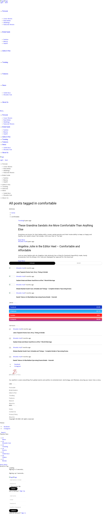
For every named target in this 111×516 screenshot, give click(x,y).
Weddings (6, 170)
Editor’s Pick (6, 184)
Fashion (5, 178)
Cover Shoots (7, 166)
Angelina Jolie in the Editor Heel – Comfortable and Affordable (49, 248)
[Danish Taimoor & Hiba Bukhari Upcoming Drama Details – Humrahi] (12, 295)
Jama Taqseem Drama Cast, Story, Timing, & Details (32, 272)
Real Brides (7, 168)
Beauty (5, 180)
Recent (79, 263)
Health (5, 182)
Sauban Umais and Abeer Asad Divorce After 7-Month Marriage (35, 280)
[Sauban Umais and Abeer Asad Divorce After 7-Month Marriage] (12, 278)
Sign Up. (22, 491)
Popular (32, 263)
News (4, 190)
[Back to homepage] (13, 477)
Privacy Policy (13, 414)
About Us (5, 198)
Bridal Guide (6, 175)
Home (13, 213)
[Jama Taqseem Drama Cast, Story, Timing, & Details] (12, 270)
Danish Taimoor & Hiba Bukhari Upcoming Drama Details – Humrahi (36, 297)
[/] (0, 158)
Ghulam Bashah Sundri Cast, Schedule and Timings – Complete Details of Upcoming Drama (43, 289)
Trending (5, 186)
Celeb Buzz (7, 193)
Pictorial (5, 164)
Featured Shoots (8, 172)
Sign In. (23, 513)
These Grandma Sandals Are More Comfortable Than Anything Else (55, 227)
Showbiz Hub (7, 195)
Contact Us (12, 412)
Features (5, 188)
